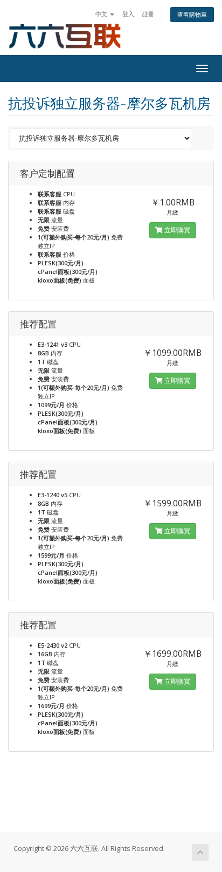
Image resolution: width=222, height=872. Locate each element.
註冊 (148, 14)
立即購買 (176, 230)
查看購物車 (192, 14)
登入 (128, 14)
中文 (102, 14)
